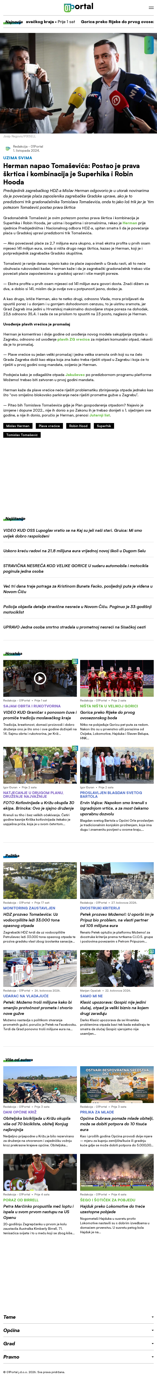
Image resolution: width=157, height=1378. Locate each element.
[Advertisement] (78, 476)
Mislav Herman (17, 426)
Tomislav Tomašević (22, 435)
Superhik (104, 426)
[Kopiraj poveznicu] (149, 48)
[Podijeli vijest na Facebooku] (149, 41)
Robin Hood (78, 426)
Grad (9, 1343)
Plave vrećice (49, 426)
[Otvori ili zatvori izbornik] (151, 7)
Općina (11, 1330)
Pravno (11, 1357)
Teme (9, 1317)
